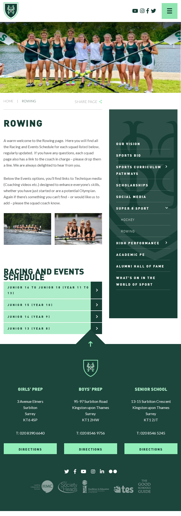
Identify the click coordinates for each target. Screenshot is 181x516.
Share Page (86, 101)
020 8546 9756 (92, 433)
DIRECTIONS (30, 449)
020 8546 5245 (152, 433)
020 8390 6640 (32, 433)
